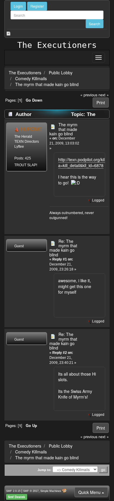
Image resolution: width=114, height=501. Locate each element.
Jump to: (44, 470)
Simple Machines (50, 491)
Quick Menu (90, 492)
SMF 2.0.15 (13, 491)
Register (37, 6)
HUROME (31, 128)
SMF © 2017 (31, 491)
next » (104, 94)
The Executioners (57, 45)
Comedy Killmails (31, 78)
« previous (88, 94)
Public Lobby (61, 72)
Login (18, 6)
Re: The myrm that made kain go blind (63, 248)
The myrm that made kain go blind (47, 84)
